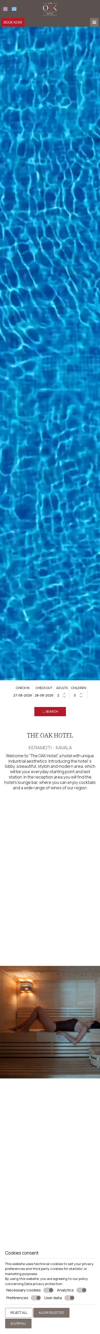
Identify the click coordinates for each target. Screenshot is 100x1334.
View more (13, 1183)
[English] (5, 9)
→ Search (50, 711)
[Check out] (44, 695)
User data (53, 1297)
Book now (13, 22)
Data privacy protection (43, 1283)
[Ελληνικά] (14, 9)
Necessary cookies (23, 1290)
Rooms (11, 1173)
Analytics (65, 1290)
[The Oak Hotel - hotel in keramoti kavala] (50, 8)
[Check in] (22, 695)
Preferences (17, 1297)
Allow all (18, 1323)
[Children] (79, 695)
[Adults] (62, 695)
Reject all (19, 1312)
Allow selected (51, 1312)
